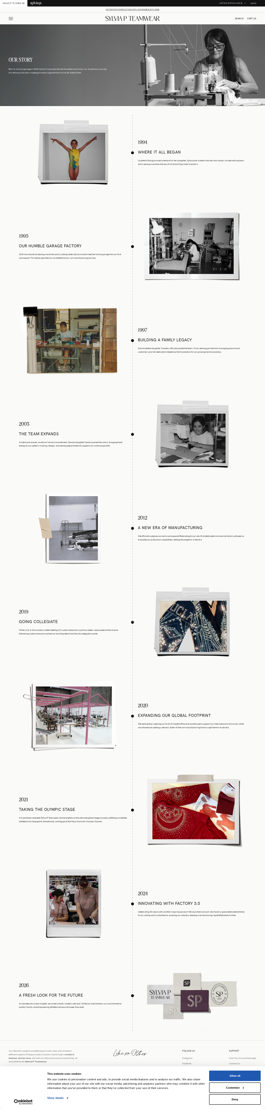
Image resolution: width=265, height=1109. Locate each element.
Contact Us (234, 1063)
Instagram (187, 1058)
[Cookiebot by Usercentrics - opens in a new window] (23, 1102)
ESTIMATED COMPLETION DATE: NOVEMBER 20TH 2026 (132, 9)
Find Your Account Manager (242, 1058)
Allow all (234, 1075)
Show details (55, 1097)
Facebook (186, 1063)
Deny (235, 1099)
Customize (233, 1087)
